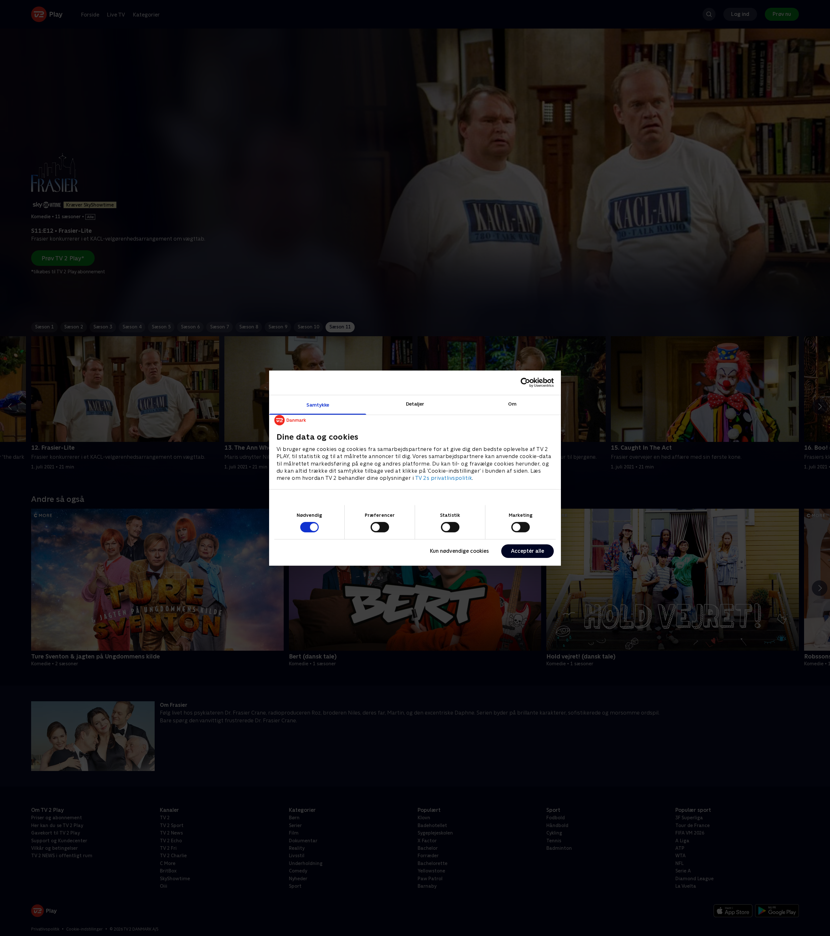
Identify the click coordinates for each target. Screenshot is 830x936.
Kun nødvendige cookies (459, 551)
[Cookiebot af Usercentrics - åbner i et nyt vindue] (525, 382)
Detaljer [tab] (415, 403)
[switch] (380, 527)
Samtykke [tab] (317, 404)
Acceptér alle (527, 551)
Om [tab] (512, 403)
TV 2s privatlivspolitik (443, 478)
